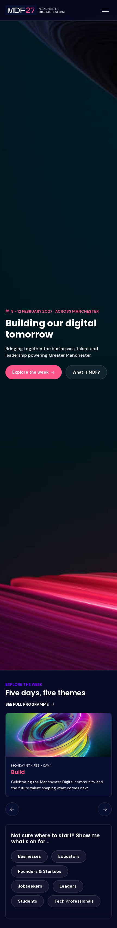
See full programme (27, 704)
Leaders (68, 886)
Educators (68, 856)
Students (27, 901)
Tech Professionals (74, 901)
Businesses (29, 856)
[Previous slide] (12, 809)
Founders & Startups (39, 871)
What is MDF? (86, 372)
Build (18, 772)
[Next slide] (105, 809)
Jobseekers (30, 886)
